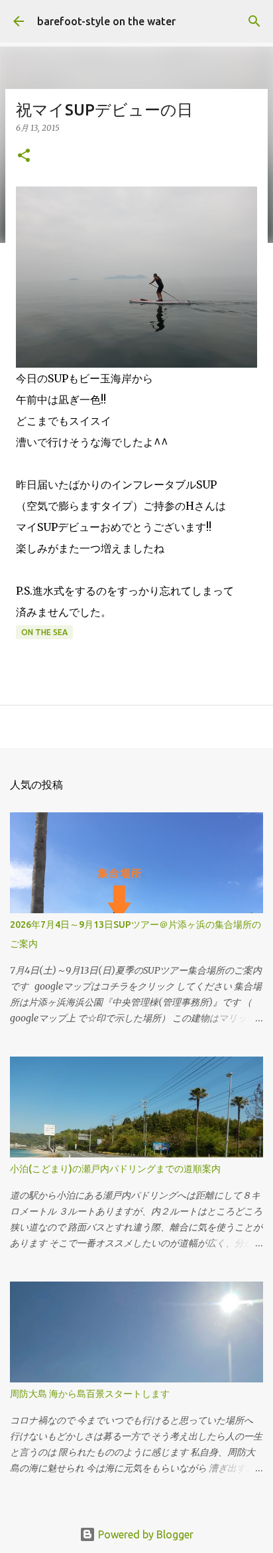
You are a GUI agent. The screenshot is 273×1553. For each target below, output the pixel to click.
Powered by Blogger (144, 1534)
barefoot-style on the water (106, 21)
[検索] (254, 21)
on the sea (44, 632)
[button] (24, 156)
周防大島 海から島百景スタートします (90, 1393)
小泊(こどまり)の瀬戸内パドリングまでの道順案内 (115, 1168)
